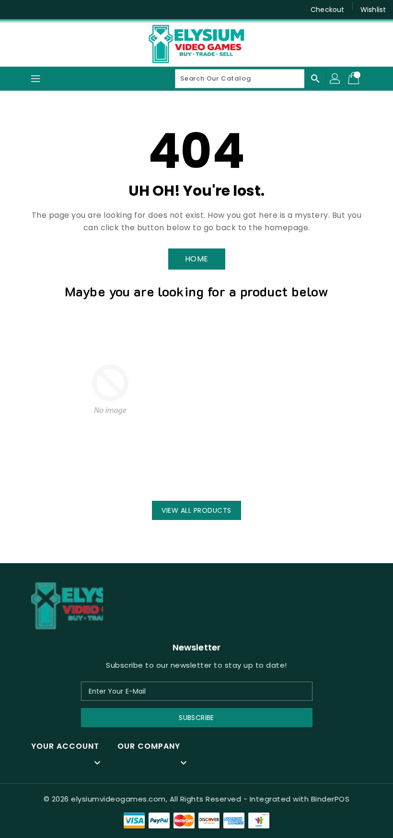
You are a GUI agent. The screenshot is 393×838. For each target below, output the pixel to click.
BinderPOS (330, 799)
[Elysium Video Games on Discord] (33, 9)
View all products (196, 510)
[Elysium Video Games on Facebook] (15, 9)
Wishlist (373, 9)
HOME (196, 258)
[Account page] (335, 78)
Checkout (327, 9)
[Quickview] (55, 474)
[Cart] (354, 78)
